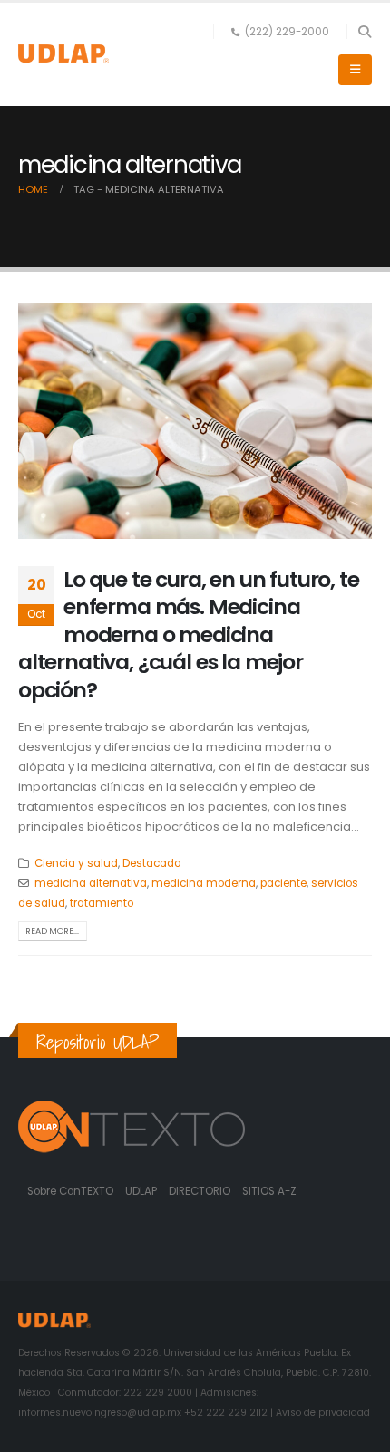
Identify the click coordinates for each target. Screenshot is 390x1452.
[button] (364, 32)
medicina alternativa (90, 883)
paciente (283, 883)
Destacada (151, 863)
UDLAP (142, 1191)
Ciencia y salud (76, 863)
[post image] (195, 421)
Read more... (52, 931)
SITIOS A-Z (269, 1191)
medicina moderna (203, 883)
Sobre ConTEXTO (70, 1191)
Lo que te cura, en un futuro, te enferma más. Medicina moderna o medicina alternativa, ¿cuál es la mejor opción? (188, 634)
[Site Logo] (63, 53)
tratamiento (101, 903)
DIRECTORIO (201, 1191)
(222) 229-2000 (287, 31)
